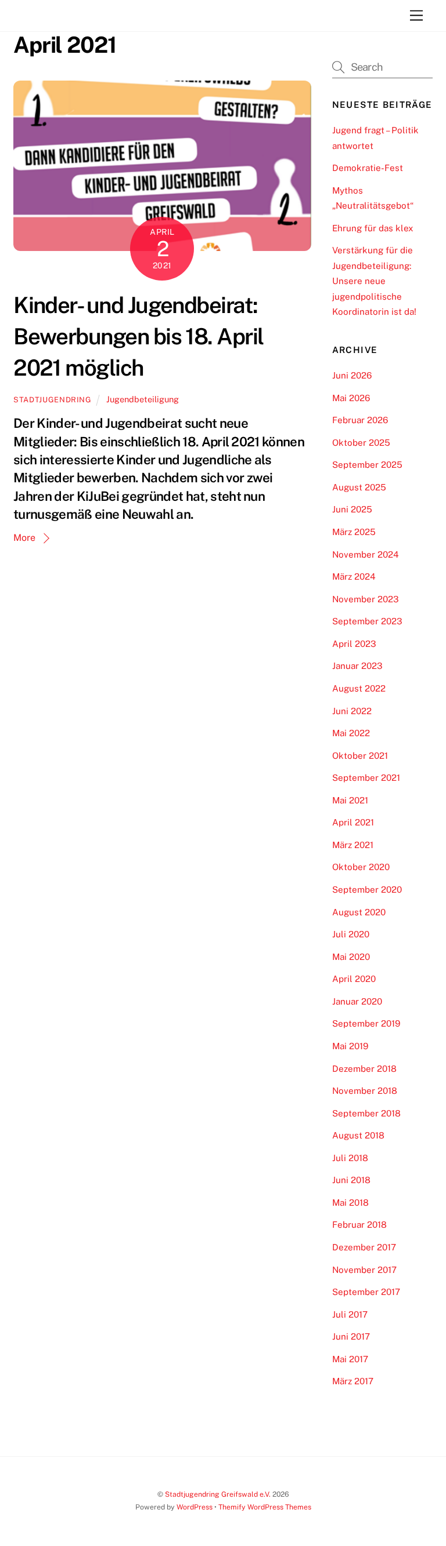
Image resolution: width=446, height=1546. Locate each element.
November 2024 (365, 554)
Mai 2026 (351, 398)
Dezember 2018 (364, 1069)
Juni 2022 (352, 711)
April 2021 (353, 822)
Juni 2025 (352, 509)
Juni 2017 (351, 1336)
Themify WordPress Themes (264, 1507)
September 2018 (366, 1113)
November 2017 (364, 1270)
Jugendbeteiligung (142, 399)
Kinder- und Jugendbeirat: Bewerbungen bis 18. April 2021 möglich (138, 336)
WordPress (195, 1507)
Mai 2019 (350, 1046)
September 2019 (366, 1023)
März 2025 (354, 532)
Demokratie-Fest (367, 168)
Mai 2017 (350, 1359)
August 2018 (358, 1135)
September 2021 (366, 778)
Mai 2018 (350, 1202)
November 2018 (364, 1091)
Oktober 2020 (361, 867)
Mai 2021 (350, 800)
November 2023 (365, 599)
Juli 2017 (350, 1314)
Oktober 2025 (361, 443)
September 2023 (367, 621)
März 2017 (352, 1381)
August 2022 (359, 688)
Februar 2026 (360, 420)
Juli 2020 (350, 934)
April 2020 (354, 979)
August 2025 (359, 487)
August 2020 (359, 912)
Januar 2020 (357, 1001)
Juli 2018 (350, 1158)
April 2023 (354, 644)
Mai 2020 (351, 957)
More (24, 537)
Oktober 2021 (360, 756)
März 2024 (354, 576)
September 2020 (367, 889)
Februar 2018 (359, 1224)
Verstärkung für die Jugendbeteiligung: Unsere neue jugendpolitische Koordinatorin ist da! (374, 281)
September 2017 (366, 1292)
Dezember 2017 (364, 1247)
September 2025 (367, 465)
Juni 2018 (351, 1180)
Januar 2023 (357, 666)
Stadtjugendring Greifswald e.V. (218, 1494)
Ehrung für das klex (372, 228)
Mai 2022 (351, 733)
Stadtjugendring (52, 399)
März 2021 (352, 845)
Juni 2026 (352, 375)
